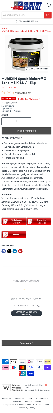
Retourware (16, 402)
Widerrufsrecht (42, 398)
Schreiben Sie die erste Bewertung (26, 313)
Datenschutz (19, 398)
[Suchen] (48, 15)
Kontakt (38, 402)
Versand (28, 402)
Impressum (6, 398)
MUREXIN (11, 87)
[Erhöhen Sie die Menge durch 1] (27, 121)
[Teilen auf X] (9, 251)
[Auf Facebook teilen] (3, 251)
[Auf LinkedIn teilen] (15, 251)
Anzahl (4, 115)
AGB (30, 398)
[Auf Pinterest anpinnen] (20, 251)
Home (4, 28)
